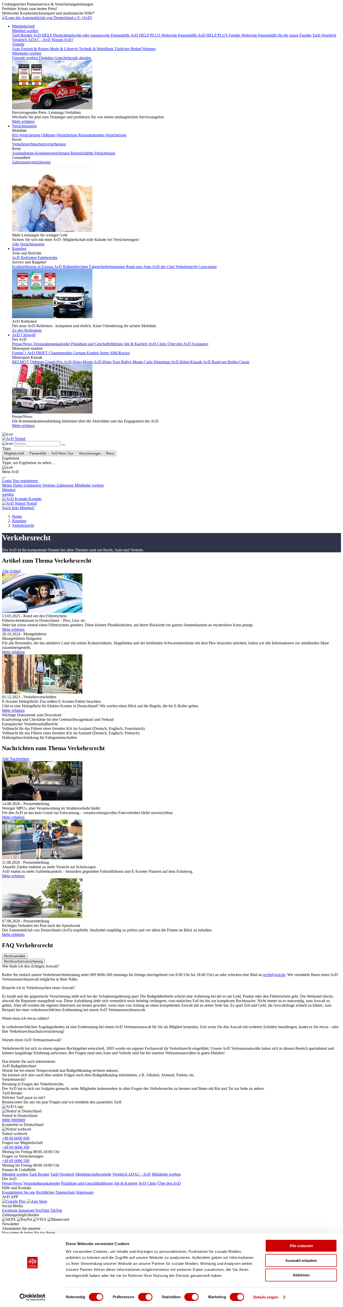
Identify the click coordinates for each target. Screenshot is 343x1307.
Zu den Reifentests (27, 330)
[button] (11, 571)
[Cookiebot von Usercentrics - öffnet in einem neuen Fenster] (32, 1297)
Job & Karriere (126, 1183)
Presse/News (12, 1183)
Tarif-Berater (39, 1174)
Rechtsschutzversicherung (23, 961)
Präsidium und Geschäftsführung (87, 1183)
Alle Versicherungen (28, 244)
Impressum (84, 1192)
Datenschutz (65, 1192)
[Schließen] (63, 445)
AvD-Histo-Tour (62, 453)
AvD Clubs (147, 1183)
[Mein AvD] (7, 467)
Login (7, 481)
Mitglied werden (25, 31)
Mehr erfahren (23, 121)
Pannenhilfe (37, 453)
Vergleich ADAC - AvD (131, 1174)
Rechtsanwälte (14, 956)
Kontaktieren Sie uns (18, 1192)
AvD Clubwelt (23, 335)
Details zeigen (265, 1297)
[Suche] (7, 434)
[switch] (145, 1297)
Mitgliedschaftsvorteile (93, 1174)
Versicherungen (24, 126)
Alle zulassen (301, 1246)
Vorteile (18, 44)
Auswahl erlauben (301, 1260)
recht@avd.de (274, 975)
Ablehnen (301, 1275)
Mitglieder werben (26, 53)
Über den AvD (169, 1183)
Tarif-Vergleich (62, 1174)
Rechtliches (45, 1192)
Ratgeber (19, 248)
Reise (110, 453)
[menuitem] (25, 481)
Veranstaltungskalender (41, 1183)
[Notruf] (13, 439)
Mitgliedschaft (23, 26)
